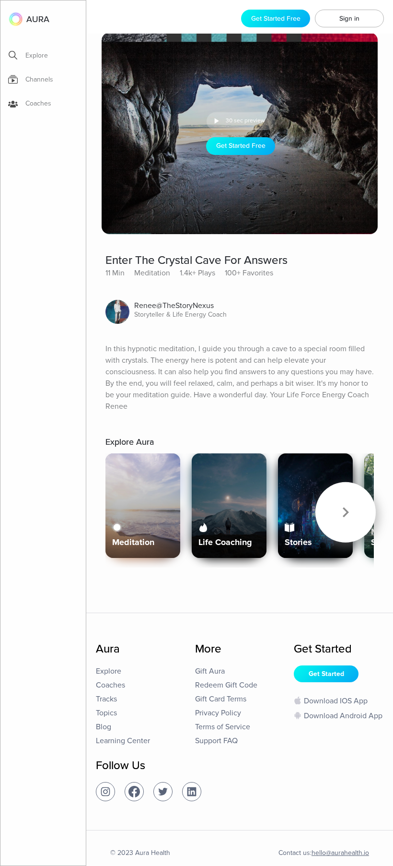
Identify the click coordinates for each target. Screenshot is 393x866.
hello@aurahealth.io (340, 853)
